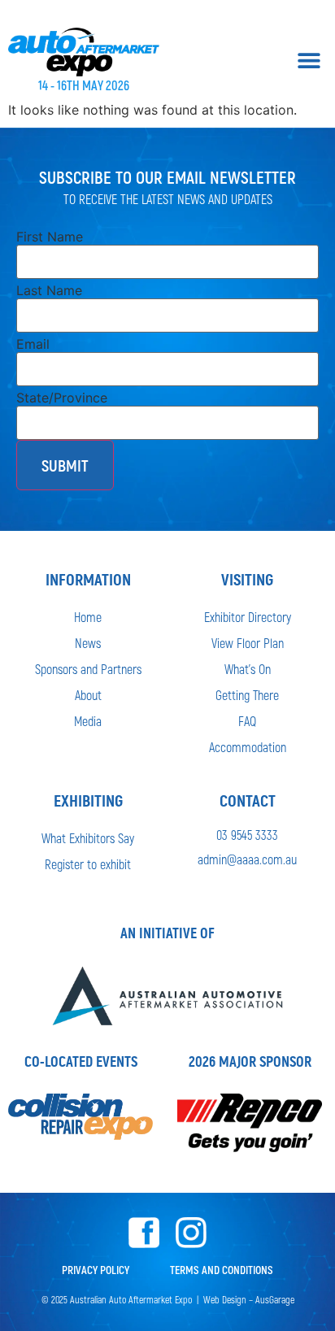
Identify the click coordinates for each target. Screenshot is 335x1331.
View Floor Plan (247, 642)
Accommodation (247, 747)
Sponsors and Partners (88, 668)
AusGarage (274, 1299)
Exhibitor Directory (247, 616)
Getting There (247, 694)
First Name (49, 236)
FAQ (247, 721)
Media (88, 721)
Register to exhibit (88, 864)
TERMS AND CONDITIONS (221, 1270)
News (88, 642)
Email (33, 343)
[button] (308, 59)
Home (88, 616)
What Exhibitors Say (87, 838)
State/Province (61, 397)
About (88, 694)
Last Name (49, 290)
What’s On (247, 668)
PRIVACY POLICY (95, 1270)
